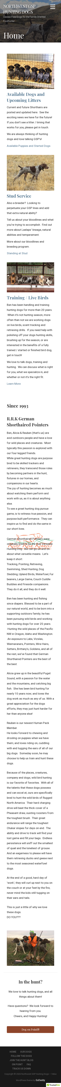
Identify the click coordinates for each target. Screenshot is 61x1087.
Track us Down (21, 1068)
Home (13, 1051)
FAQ (29, 1064)
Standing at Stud (17, 253)
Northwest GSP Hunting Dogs (19, 9)
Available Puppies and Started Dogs (28, 145)
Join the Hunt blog (21, 1060)
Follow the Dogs (21, 1056)
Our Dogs (26, 1051)
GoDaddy (40, 1080)
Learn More (14, 383)
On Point (17, 1064)
